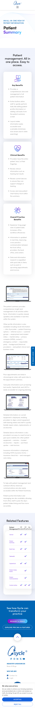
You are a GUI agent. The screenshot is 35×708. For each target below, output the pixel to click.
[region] (17, 695)
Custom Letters (13, 585)
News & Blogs (11, 666)
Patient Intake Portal (13, 570)
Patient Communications (13, 578)
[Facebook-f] (11, 659)
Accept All (17, 699)
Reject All (17, 704)
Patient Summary (11, 541)
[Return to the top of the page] (17, 637)
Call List (11, 534)
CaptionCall (12, 563)
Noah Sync (12, 549)
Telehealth (12, 556)
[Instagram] (14, 659)
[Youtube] (24, 659)
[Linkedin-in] (17, 659)
